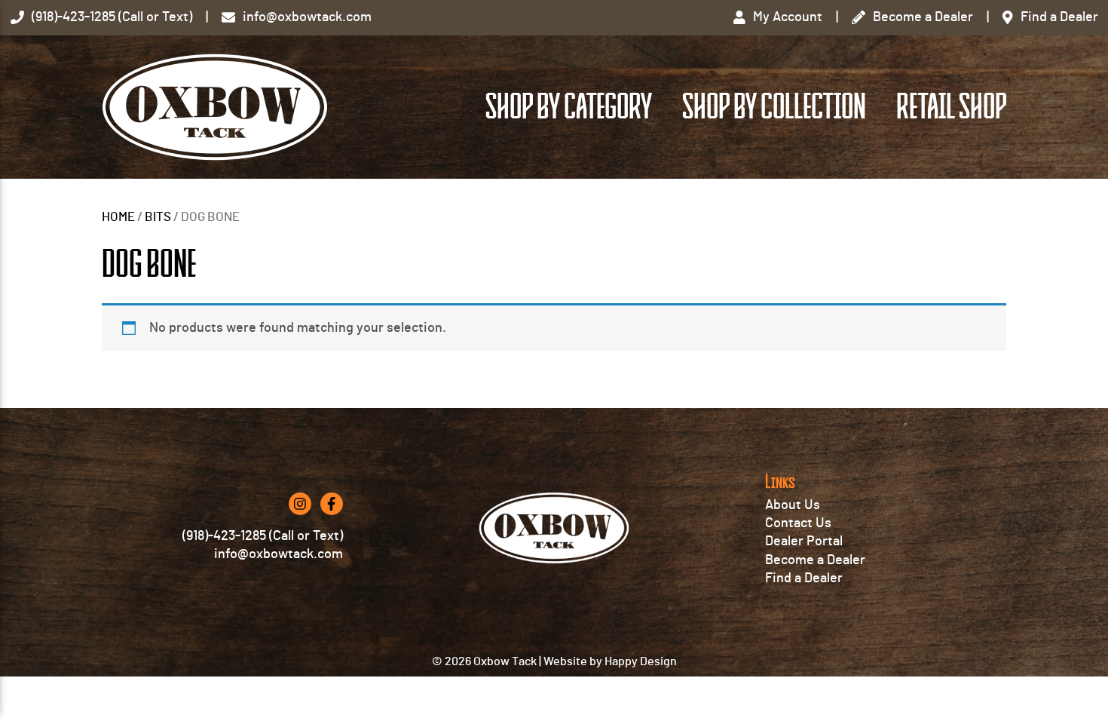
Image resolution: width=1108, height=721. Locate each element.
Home (118, 217)
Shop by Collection (774, 107)
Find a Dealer (804, 578)
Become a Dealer (815, 560)
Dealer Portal (804, 541)
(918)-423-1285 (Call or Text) (262, 536)
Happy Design (641, 661)
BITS (158, 217)
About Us (792, 505)
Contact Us (798, 523)
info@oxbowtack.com (278, 554)
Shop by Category (568, 107)
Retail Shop (951, 107)
